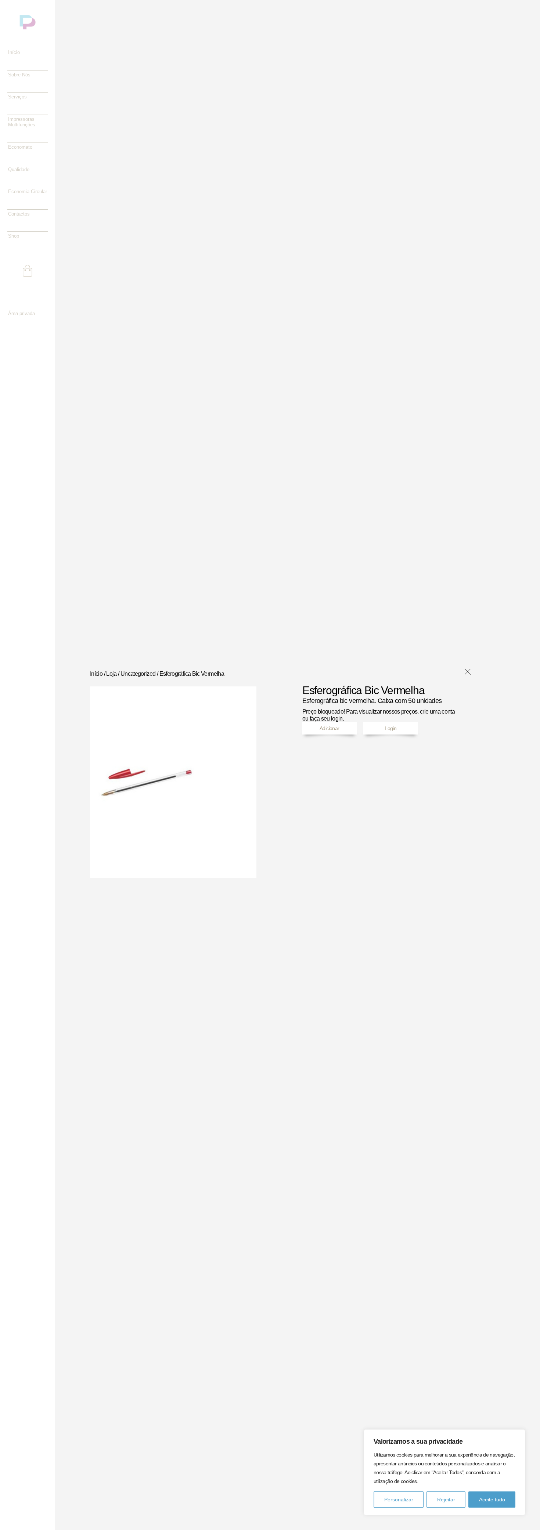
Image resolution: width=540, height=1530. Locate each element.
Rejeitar (446, 1499)
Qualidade (18, 169)
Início (14, 52)
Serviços (17, 97)
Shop (13, 236)
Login (390, 728)
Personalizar (398, 1499)
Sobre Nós (19, 74)
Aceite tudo (492, 1499)
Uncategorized (138, 674)
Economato (20, 147)
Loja (111, 674)
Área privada (21, 313)
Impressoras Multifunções (21, 122)
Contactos (19, 214)
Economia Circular (27, 191)
